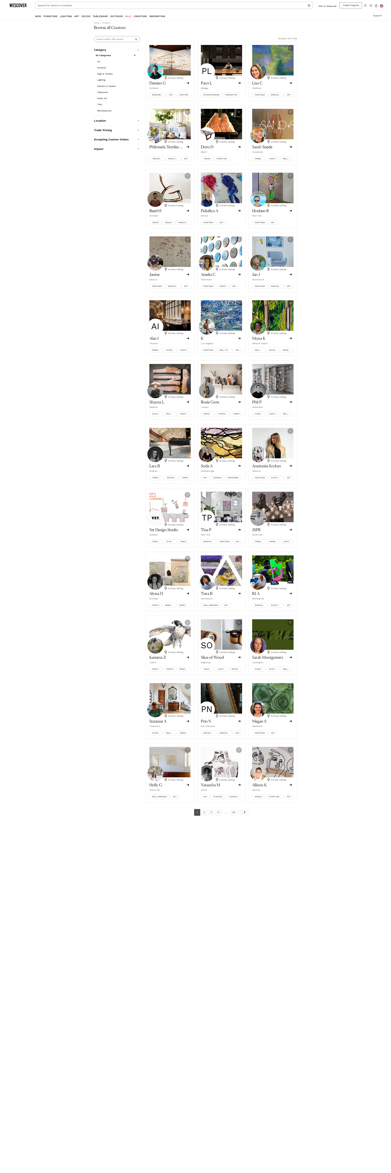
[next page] (243, 812)
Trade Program (351, 5)
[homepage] (19, 5)
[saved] (371, 6)
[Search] (136, 39)
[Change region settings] (381, 6)
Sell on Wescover (328, 6)
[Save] (187, 48)
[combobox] (174, 5)
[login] (365, 5)
